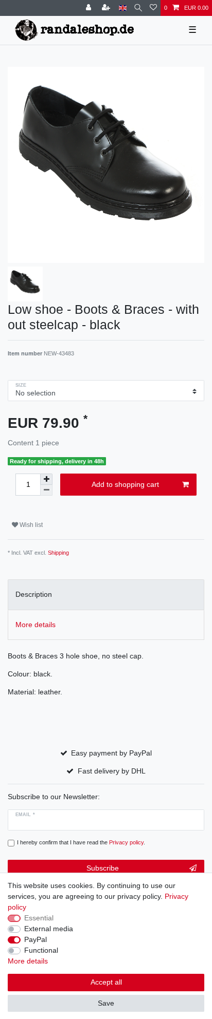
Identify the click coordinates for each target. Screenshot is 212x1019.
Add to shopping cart (125, 484)
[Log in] (89, 8)
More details (28, 961)
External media (48, 928)
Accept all (106, 982)
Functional (41, 950)
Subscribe (102, 868)
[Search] (138, 8)
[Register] (107, 8)
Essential (39, 918)
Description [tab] (33, 594)
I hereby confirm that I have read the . (81, 842)
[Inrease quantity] (46, 479)
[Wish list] (153, 8)
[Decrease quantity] (46, 490)
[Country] (122, 8)
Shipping (58, 553)
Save (106, 1003)
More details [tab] (35, 624)
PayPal (35, 939)
